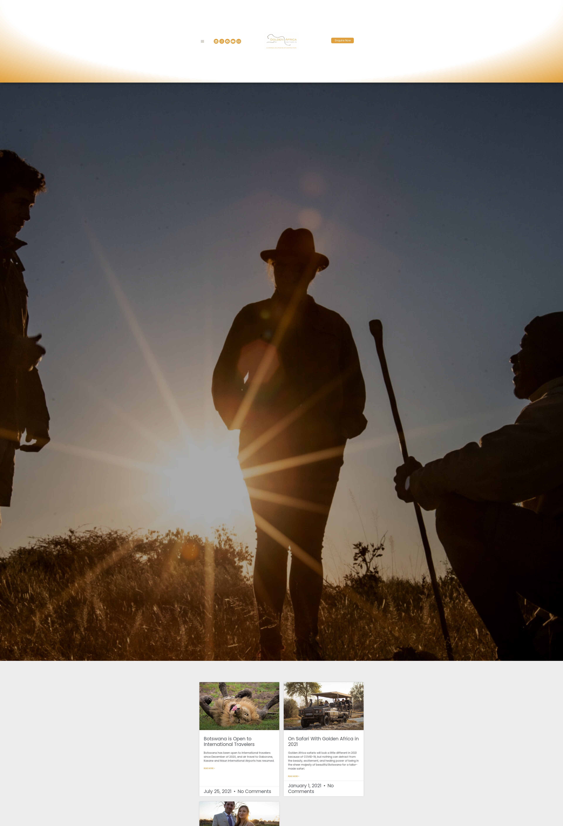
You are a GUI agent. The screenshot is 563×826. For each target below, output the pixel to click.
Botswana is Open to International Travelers (229, 741)
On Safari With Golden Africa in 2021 (323, 741)
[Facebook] (227, 41)
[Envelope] (238, 41)
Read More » (209, 768)
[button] (202, 41)
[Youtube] (233, 41)
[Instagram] (221, 41)
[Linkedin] (216, 41)
